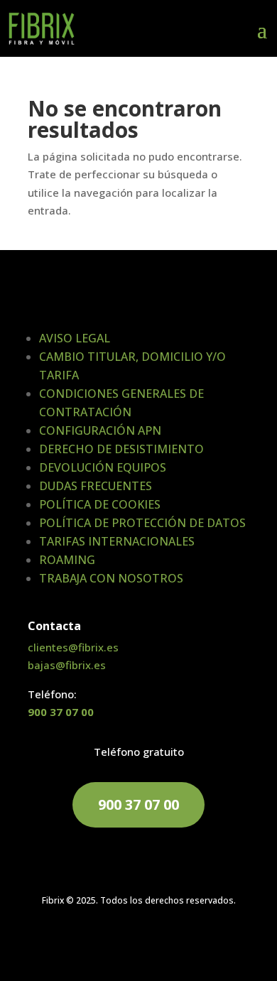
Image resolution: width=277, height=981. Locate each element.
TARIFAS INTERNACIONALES (117, 541)
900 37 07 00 (61, 712)
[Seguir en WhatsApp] (96, 942)
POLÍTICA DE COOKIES (100, 504)
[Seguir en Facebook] (124, 942)
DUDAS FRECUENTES (95, 486)
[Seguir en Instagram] (181, 942)
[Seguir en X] (152, 942)
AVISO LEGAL (74, 338)
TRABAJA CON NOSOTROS (111, 578)
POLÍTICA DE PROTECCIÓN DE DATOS (142, 523)
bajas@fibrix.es (67, 665)
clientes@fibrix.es (73, 647)
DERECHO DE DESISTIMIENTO (121, 449)
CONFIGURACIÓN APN (100, 430)
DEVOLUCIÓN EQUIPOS (102, 467)
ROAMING (67, 560)
